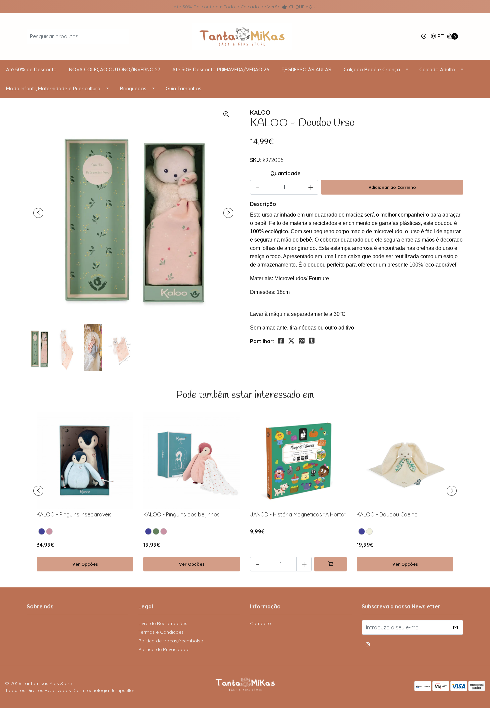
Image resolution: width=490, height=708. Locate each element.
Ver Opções (85, 564)
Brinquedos (133, 88)
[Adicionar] (330, 564)
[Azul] (41, 531)
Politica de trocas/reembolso (170, 641)
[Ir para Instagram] (368, 645)
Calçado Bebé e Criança (372, 69)
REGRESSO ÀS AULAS (306, 69)
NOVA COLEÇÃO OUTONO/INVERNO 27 (114, 69)
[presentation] (38, 213)
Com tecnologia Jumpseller (103, 690)
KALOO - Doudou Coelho (387, 514)
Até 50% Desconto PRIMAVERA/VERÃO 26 (220, 69)
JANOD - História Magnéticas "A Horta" (298, 514)
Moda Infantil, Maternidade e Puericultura (53, 88)
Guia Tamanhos (183, 88)
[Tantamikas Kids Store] (245, 36)
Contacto (260, 623)
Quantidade (285, 173)
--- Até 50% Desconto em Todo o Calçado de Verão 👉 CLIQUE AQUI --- (245, 6)
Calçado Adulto (437, 69)
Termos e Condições (161, 632)
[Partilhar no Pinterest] (302, 341)
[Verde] (156, 531)
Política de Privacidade (163, 649)
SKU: (255, 160)
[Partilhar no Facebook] (281, 341)
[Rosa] (49, 531)
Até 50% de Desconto (31, 69)
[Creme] (369, 531)
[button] (437, 36)
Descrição (263, 204)
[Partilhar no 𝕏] (291, 341)
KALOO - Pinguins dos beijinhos (181, 514)
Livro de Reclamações (162, 623)
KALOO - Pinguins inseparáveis (74, 514)
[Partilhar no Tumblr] (312, 341)
